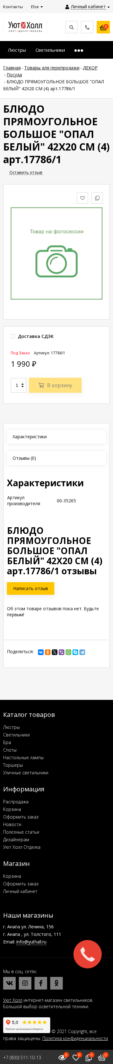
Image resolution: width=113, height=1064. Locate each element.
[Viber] (61, 652)
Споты (10, 750)
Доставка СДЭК (35, 336)
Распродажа (16, 802)
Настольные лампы (23, 757)
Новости (12, 824)
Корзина (12, 809)
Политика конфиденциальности (75, 1038)
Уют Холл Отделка (21, 847)
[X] (54, 652)
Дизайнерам (16, 839)
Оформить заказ (21, 817)
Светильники (16, 735)
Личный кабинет (20, 891)
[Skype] (75, 652)
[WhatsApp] (68, 652)
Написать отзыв (30, 588)
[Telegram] (82, 652)
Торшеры (13, 765)
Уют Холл (12, 1000)
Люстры (11, 727)
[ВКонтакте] (41, 652)
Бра (7, 742)
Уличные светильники (25, 773)
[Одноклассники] (48, 652)
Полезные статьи (21, 832)
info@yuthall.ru (31, 942)
